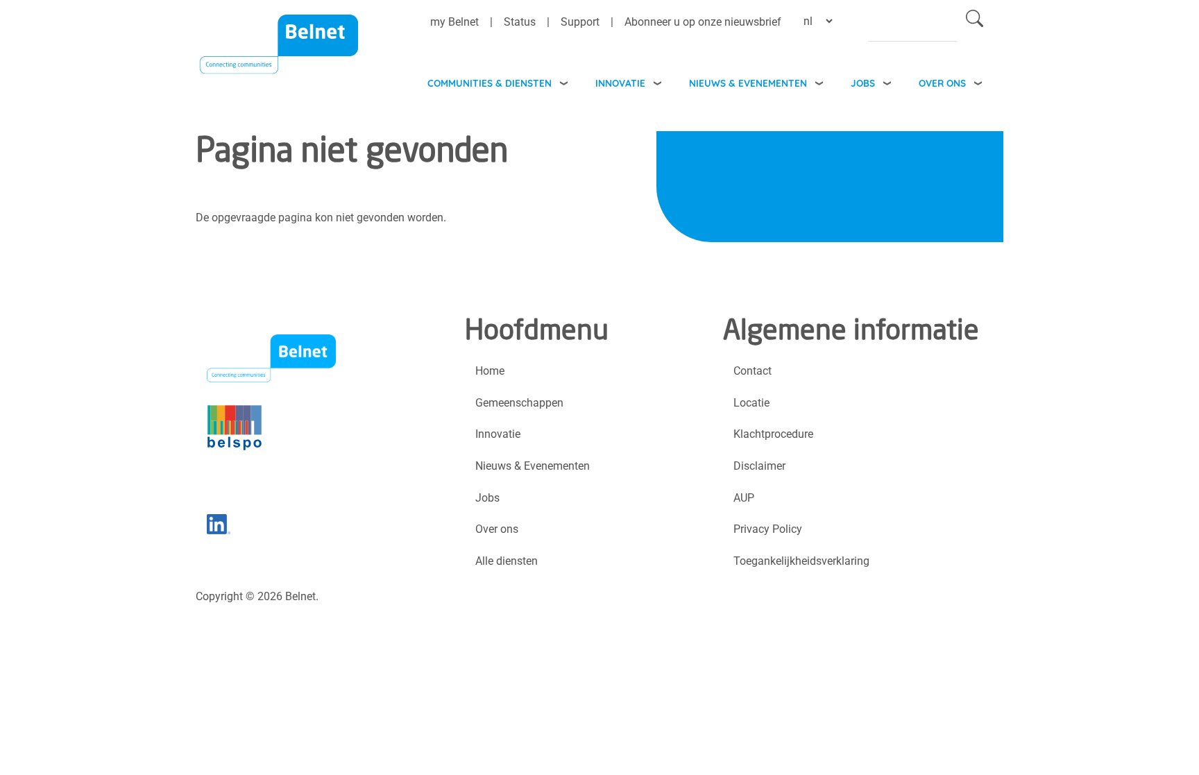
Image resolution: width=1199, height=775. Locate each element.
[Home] (279, 53)
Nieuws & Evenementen (748, 83)
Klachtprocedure (773, 434)
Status (520, 21)
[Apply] (974, 21)
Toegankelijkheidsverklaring (801, 561)
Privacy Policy (767, 529)
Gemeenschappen (519, 402)
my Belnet (454, 21)
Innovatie (620, 83)
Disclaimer (759, 465)
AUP (743, 497)
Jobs (863, 83)
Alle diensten (506, 561)
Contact (752, 370)
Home (489, 370)
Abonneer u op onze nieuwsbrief (702, 21)
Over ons (942, 83)
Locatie (751, 402)
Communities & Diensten (489, 83)
